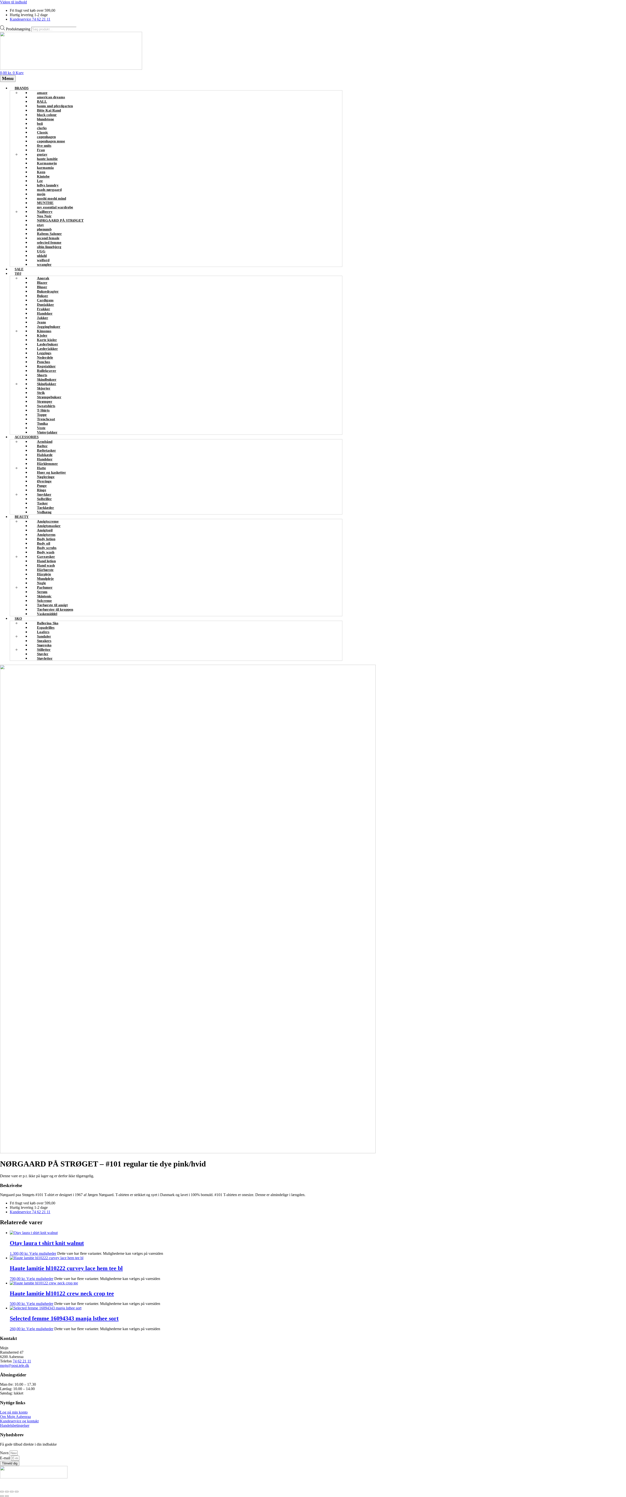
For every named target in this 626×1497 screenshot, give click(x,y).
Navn (5, 1453)
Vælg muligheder (42, 1253)
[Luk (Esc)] (17, 1491)
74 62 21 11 (22, 1361)
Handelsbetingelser (14, 1425)
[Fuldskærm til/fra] (7, 1491)
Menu (8, 78)
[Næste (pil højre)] (7, 1496)
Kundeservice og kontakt (19, 1421)
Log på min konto (14, 1412)
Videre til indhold (13, 2)
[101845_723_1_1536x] (188, 1152)
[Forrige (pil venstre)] (2, 1496)
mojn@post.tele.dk (14, 1365)
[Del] (12, 1491)
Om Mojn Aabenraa (15, 1417)
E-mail (5, 1458)
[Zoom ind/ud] (2, 1491)
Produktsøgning (18, 29)
